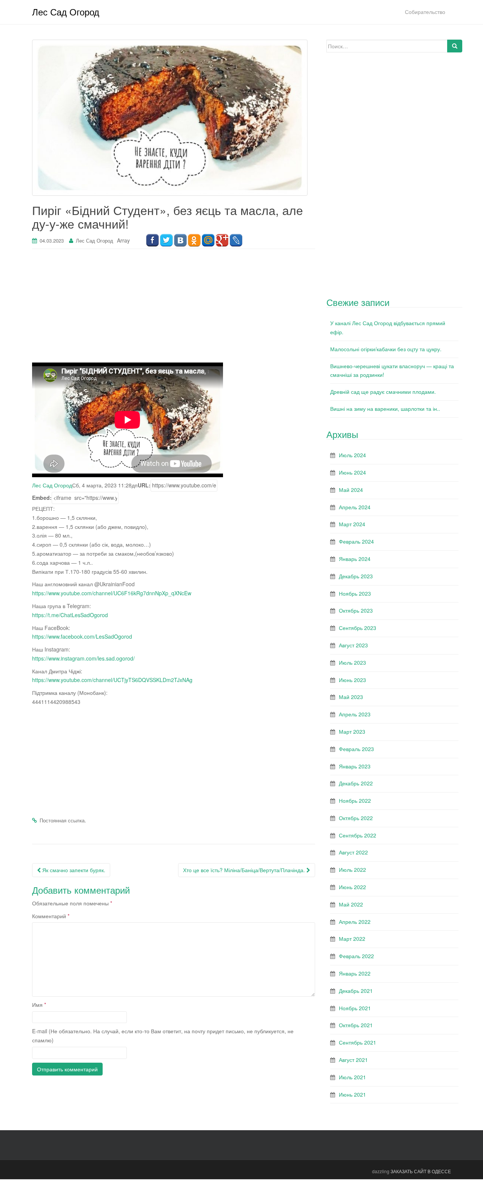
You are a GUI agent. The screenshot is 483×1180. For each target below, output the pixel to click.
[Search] (454, 46)
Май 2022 (351, 904)
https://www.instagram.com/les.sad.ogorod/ (83, 658)
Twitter (166, 240)
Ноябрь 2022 (355, 800)
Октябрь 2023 (356, 610)
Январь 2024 (355, 558)
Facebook (152, 240)
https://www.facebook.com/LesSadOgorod (82, 636)
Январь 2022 (355, 973)
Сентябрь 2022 (357, 835)
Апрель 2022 (355, 921)
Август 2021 (353, 1059)
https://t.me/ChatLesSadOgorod (70, 615)
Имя (39, 1004)
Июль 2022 (352, 869)
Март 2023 (352, 731)
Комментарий (50, 916)
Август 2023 (353, 645)
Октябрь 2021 (356, 1025)
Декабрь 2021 (356, 990)
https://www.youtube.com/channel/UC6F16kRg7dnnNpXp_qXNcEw (111, 593)
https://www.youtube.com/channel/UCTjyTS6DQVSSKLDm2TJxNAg (112, 680)
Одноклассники (194, 240)
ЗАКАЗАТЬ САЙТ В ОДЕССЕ (421, 1171)
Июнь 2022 (352, 887)
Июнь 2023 (352, 680)
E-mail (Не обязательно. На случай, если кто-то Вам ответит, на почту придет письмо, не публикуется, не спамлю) (163, 1035)
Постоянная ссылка (62, 820)
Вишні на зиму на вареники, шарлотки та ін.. (385, 408)
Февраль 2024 (356, 541)
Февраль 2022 (356, 956)
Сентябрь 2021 (357, 1042)
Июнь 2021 (352, 1094)
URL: (144, 485)
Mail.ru (208, 240)
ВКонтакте (180, 240)
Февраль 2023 (356, 749)
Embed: (42, 497)
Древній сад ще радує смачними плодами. (383, 391)
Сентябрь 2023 (357, 627)
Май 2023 (351, 697)
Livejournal (236, 240)
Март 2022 (352, 938)
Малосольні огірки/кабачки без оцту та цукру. (385, 349)
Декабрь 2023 (356, 576)
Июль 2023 (352, 662)
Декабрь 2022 (356, 783)
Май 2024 (351, 489)
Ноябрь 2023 (355, 593)
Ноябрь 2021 (355, 1008)
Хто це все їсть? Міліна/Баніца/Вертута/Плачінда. (244, 870)
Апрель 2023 (355, 714)
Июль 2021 (352, 1077)
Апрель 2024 (355, 507)
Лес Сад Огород (65, 11)
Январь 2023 (355, 766)
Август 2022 (353, 852)
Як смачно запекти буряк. (73, 870)
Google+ (222, 240)
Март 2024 (352, 524)
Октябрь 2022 (356, 818)
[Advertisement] (173, 310)
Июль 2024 (352, 455)
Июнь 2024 (352, 472)
